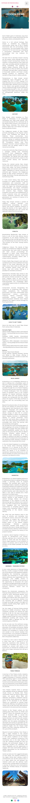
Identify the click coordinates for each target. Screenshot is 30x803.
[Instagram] (15, 800)
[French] (17, 6)
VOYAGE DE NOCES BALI (10, 3)
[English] (12, 6)
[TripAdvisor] (12, 800)
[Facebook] (18, 800)
